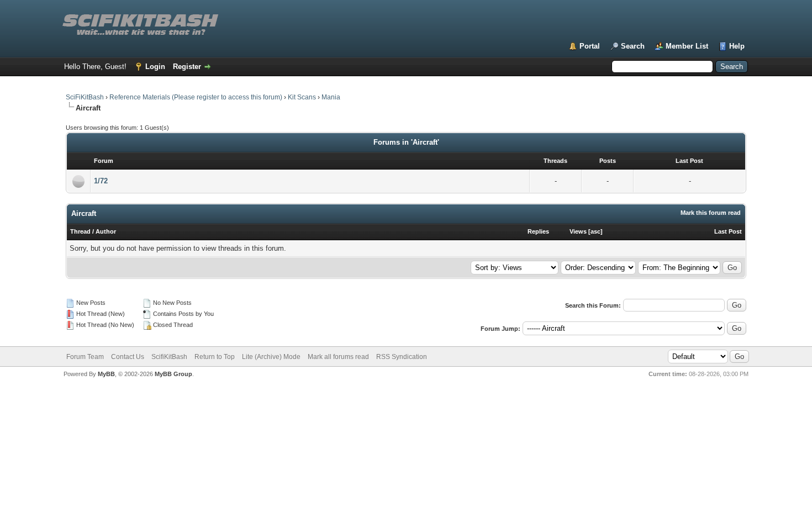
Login (155, 66)
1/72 (101, 181)
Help (737, 46)
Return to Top (214, 357)
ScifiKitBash (169, 357)
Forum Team (85, 357)
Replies (538, 231)
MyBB (106, 374)
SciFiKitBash (85, 97)
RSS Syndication (401, 357)
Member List (687, 46)
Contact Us (127, 357)
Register (187, 66)
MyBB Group (173, 374)
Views (578, 231)
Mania (330, 97)
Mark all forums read (338, 357)
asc (595, 231)
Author (106, 231)
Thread (80, 231)
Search (633, 46)
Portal (589, 46)
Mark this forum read (711, 212)
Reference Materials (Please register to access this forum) (195, 97)
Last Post (728, 231)
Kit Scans (302, 97)
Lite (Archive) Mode (271, 357)
